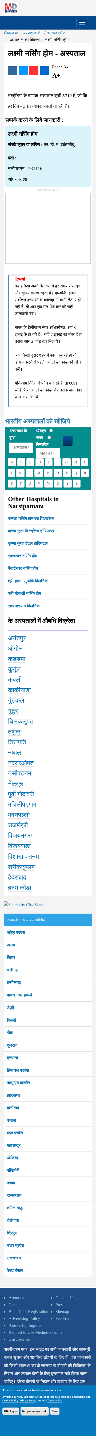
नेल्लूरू (15, 783)
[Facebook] (12, 70)
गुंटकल (16, 700)
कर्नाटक (13, 1107)
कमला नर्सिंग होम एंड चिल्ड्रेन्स (31, 518)
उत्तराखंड (14, 1258)
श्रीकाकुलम (21, 867)
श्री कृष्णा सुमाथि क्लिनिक (28, 581)
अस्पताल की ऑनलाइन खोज (44, 33)
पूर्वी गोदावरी (21, 794)
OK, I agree (11, 1411)
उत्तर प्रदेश (15, 1245)
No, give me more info (34, 1411)
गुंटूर (13, 710)
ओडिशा (12, 1158)
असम (11, 945)
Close (55, 1411)
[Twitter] (23, 70)
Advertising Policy (24, 1318)
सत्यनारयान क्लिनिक (24, 606)
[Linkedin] (44, 70)
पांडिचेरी (13, 1170)
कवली (15, 679)
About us (16, 1297)
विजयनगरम (21, 835)
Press (59, 1304)
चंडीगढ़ (12, 970)
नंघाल (14, 752)
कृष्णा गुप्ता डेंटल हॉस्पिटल (28, 543)
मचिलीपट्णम (22, 804)
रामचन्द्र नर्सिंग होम (22, 556)
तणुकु (14, 731)
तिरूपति (17, 742)
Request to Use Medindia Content (37, 1332)
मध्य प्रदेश (15, 1132)
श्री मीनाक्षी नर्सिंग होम (24, 593)
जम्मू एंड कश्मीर (18, 1082)
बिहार (11, 957)
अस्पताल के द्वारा (18, 434)
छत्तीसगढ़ (14, 982)
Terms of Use (54, 1400)
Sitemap (62, 1311)
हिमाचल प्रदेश (18, 1070)
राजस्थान (14, 1195)
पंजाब (11, 1183)
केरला (11, 1120)
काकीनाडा (19, 690)
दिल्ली (11, 1020)
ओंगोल (15, 648)
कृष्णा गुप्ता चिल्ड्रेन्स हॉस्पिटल (31, 531)
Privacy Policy (27, 1400)
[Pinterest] (33, 70)
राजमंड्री (18, 825)
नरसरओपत (21, 763)
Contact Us (64, 1297)
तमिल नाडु (15, 1208)
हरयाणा (12, 1057)
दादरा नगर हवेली (19, 995)
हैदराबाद (17, 877)
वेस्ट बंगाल (15, 1270)
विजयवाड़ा (19, 846)
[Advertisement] (46, 226)
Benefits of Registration (28, 1311)
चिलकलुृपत (21, 721)
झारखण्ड (13, 1095)
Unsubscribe (19, 1339)
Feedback (63, 1318)
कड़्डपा (16, 658)
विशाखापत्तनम (23, 856)
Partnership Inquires (25, 1325)
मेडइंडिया (11, 33)
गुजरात (12, 1045)
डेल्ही (10, 1007)
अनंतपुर (17, 638)
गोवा (10, 1032)
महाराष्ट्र (14, 1145)
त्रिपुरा (12, 1233)
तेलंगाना (13, 1220)
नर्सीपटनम (19, 773)
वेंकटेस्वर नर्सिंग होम (23, 568)
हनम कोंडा (19, 887)
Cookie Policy (10, 1400)
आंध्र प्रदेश (16, 932)
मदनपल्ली (19, 814)
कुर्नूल (14, 669)
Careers (15, 1304)
